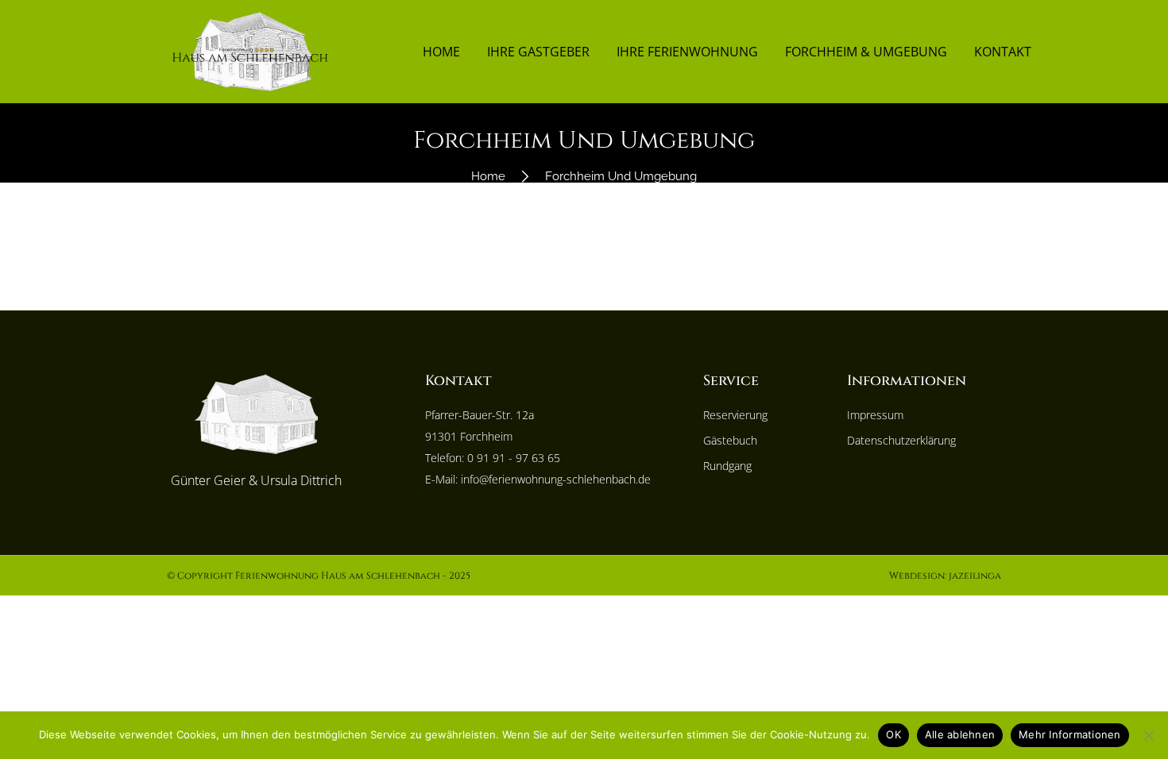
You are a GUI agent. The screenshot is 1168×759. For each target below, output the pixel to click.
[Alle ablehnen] (1148, 735)
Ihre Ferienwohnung (687, 51)
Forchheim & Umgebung (866, 51)
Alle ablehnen (960, 734)
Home (441, 51)
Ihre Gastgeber (538, 51)
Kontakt (1002, 51)
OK (893, 734)
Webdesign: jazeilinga (945, 575)
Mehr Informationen (1070, 734)
